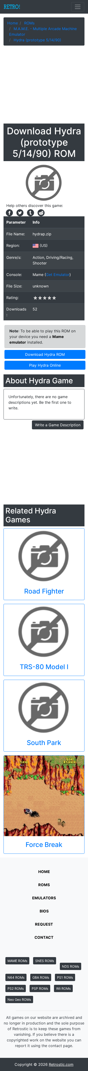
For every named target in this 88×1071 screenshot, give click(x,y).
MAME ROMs (17, 961)
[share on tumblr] (30, 212)
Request (44, 924)
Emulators (44, 898)
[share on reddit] (40, 212)
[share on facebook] (9, 212)
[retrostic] (12, 7)
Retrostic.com (61, 1064)
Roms (44, 884)
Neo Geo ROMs (19, 999)
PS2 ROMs (16, 988)
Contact (44, 937)
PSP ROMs (40, 988)
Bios (44, 911)
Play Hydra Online (45, 365)
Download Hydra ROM (45, 354)
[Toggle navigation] (77, 7)
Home (44, 871)
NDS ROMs (70, 966)
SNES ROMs (44, 961)
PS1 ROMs (65, 977)
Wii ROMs (63, 988)
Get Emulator (57, 274)
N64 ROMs (16, 977)
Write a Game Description (57, 425)
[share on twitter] (19, 212)
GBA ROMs (40, 977)
